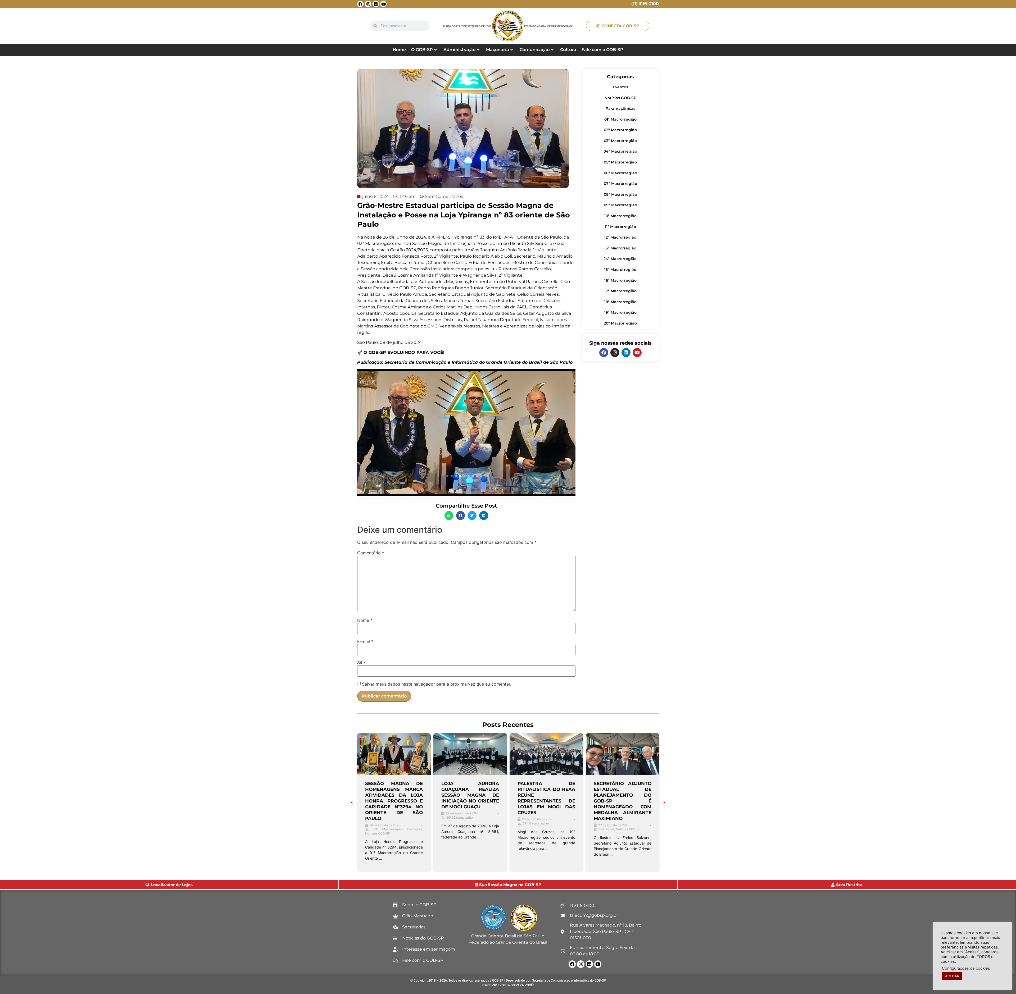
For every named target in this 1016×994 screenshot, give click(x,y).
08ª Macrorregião (620, 194)
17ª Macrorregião (620, 291)
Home (399, 49)
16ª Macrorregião (620, 280)
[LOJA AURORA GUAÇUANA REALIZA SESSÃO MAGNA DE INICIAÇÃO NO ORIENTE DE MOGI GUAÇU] (470, 754)
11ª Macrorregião (620, 226)
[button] (448, 515)
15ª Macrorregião (620, 269)
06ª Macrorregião (620, 173)
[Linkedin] (376, 4)
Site (361, 662)
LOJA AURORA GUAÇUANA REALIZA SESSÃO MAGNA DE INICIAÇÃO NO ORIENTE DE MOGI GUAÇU (470, 795)
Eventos (620, 87)
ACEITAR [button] (952, 976)
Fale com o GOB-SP (602, 49)
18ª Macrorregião (620, 301)
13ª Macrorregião (620, 248)
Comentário (370, 553)
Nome (365, 620)
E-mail (365, 641)
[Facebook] (360, 4)
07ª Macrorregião (620, 183)
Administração (459, 49)
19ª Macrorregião (620, 312)
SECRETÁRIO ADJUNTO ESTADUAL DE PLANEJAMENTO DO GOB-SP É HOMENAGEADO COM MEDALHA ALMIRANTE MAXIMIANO (622, 801)
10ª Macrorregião (620, 215)
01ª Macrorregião (620, 119)
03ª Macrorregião (620, 140)
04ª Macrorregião (620, 151)
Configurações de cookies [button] (966, 968)
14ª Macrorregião (620, 258)
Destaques (414, 829)
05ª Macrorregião (620, 162)
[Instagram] (368, 4)
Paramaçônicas (620, 108)
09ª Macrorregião (620, 205)
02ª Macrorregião (620, 129)
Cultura (568, 49)
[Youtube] (383, 4)
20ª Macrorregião (620, 323)
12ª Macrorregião (620, 237)
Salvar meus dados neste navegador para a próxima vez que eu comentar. (436, 684)
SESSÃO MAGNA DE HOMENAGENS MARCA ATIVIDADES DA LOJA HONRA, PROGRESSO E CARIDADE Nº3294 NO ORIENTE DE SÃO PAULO (394, 801)
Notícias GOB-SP (620, 97)
